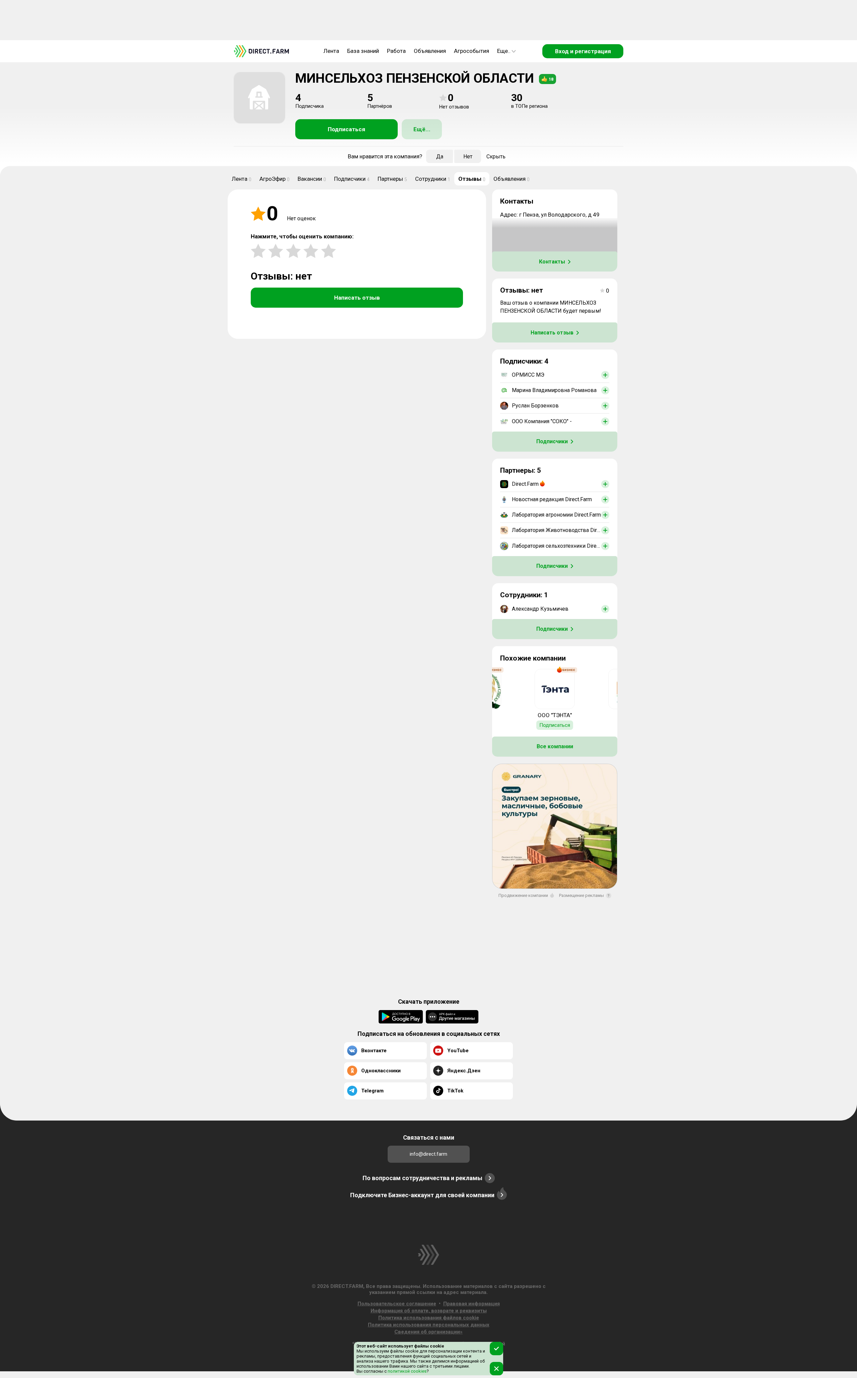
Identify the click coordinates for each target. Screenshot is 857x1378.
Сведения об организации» (428, 1332)
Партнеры (392, 178)
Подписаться (346, 129)
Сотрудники (432, 178)
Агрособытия (471, 51)
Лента (331, 51)
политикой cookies (406, 1371)
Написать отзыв (357, 297)
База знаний (363, 51)
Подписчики (352, 178)
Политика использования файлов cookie (428, 1318)
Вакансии (312, 178)
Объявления (430, 51)
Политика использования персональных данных (428, 1325)
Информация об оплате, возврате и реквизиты (429, 1311)
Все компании (555, 746)
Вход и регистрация (583, 51)
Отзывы (471, 178)
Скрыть (495, 156)
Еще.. (504, 51)
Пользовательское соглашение (397, 1304)
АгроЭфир (274, 178)
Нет (467, 156)
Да (439, 156)
